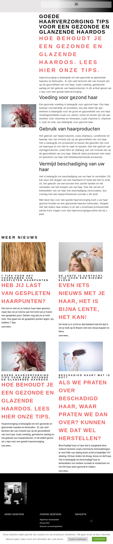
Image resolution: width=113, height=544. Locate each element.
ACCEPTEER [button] (99, 539)
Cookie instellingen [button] (78, 539)
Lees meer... (6, 327)
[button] (76, 3)
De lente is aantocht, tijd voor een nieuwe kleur (81, 278)
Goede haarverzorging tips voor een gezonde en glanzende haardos (25, 377)
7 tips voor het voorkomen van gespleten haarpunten (25, 278)
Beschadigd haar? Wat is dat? (84, 376)
